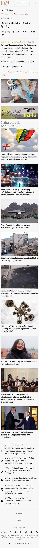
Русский (4, 10)
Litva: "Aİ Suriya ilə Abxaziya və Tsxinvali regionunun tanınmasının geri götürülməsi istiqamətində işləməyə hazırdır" (18, 156)
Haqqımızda (19, 513)
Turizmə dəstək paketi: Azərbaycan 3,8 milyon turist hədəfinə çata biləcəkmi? (20, 470)
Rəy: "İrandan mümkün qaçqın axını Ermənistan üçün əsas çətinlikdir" (16, 226)
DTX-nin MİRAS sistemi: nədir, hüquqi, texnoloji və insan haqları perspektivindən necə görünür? (18, 328)
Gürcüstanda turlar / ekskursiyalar (15, 14)
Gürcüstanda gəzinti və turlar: (13, 42)
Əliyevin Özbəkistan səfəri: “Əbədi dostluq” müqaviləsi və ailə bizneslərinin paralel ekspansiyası (20, 460)
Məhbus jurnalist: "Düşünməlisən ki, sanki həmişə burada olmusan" (18, 363)
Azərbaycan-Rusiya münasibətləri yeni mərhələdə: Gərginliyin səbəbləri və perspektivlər (17, 434)
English (11, 10)
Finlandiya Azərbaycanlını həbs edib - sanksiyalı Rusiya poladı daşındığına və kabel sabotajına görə (19, 293)
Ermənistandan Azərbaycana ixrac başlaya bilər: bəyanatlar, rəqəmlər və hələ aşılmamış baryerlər (20, 451)
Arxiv (3, 18)
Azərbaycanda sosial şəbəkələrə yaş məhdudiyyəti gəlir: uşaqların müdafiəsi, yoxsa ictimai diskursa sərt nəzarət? (17, 192)
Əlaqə (19, 520)
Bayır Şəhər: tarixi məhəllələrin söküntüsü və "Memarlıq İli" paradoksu (19, 259)
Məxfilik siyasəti (19, 527)
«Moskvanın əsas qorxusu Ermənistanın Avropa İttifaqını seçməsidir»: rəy (18, 500)
